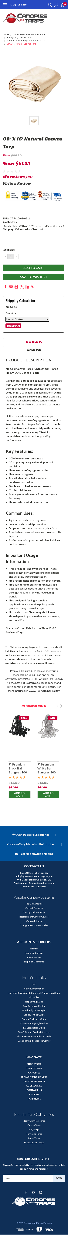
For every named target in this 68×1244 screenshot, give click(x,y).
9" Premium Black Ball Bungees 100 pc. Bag (17, 770)
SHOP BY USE (34, 1064)
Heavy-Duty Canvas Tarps (19, 37)
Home (6, 34)
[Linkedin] (27, 287)
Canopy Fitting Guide (34, 1014)
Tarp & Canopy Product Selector (34, 1032)
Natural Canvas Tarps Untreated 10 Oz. (26, 40)
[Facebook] (5, 287)
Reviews (34, 350)
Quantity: (9, 249)
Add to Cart (19, 794)
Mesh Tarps (34, 1138)
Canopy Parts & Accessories (34, 925)
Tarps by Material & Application (29, 34)
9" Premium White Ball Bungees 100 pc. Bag (46, 770)
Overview (34, 342)
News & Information (34, 988)
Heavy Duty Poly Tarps (34, 1120)
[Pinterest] (33, 287)
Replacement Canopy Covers (34, 916)
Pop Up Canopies (34, 903)
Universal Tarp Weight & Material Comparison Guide (34, 993)
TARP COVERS (34, 1068)
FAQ (34, 984)
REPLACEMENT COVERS (34, 1077)
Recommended (34, 706)
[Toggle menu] (5, 6)
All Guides (34, 997)
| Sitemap (47, 1223)
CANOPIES (34, 1072)
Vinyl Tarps (34, 1129)
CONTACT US (34, 1090)
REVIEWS (34, 1094)
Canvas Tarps (34, 1125)
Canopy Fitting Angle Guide (34, 1023)
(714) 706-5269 (18, 4)
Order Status (34, 957)
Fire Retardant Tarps (34, 1142)
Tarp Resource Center (34, 1006)
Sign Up (38, 953)
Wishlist (34, 948)
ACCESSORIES (34, 1085)
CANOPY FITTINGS (34, 1081)
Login (28, 953)
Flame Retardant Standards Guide (34, 1036)
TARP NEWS (34, 1098)
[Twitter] (22, 287)
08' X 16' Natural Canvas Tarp (21, 44)
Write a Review (17, 183)
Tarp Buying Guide (34, 1001)
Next (61, 706)
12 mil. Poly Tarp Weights (34, 1010)
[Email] (11, 287)
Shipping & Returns (34, 961)
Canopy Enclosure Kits (34, 912)
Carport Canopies (34, 908)
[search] (49, 4)
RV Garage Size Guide (34, 1027)
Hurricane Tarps (34, 1133)
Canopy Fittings (34, 921)
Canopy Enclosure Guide (34, 1019)
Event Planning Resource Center (34, 1040)
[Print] (16, 287)
